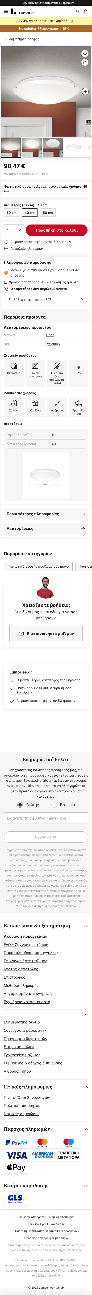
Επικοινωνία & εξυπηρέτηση (37, 925)
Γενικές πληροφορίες (28, 1086)
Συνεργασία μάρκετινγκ (25, 1030)
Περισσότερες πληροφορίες (33, 513)
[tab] (46, 964)
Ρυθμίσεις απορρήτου (31, 1217)
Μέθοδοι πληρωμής (21, 985)
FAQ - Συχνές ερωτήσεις (26, 944)
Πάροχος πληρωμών (27, 1129)
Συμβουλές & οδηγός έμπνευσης (33, 1063)
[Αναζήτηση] (78, 11)
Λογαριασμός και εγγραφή (28, 993)
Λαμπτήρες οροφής (24, 39)
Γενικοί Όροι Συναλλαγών (27, 1097)
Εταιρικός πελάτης (21, 1046)
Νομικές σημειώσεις (22, 1113)
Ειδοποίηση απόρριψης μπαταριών (47, 1238)
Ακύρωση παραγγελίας (25, 936)
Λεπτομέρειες (20, 528)
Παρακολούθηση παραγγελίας (31, 952)
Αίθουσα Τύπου (17, 1071)
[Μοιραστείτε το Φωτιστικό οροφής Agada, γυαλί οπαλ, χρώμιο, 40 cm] (84, 62)
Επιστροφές (14, 977)
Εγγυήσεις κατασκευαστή (27, 1001)
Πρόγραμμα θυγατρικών (25, 1038)
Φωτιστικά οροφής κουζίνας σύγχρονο (38, 566)
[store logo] (26, 11)
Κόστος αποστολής (21, 968)
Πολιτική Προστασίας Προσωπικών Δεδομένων (47, 1231)
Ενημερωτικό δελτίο (22, 1022)
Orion (50, 335)
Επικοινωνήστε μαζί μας (25, 960)
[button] (11, 148)
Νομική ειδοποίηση (62, 1217)
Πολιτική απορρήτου (22, 1105)
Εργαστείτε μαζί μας (22, 1055)
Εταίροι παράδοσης (26, 1185)
